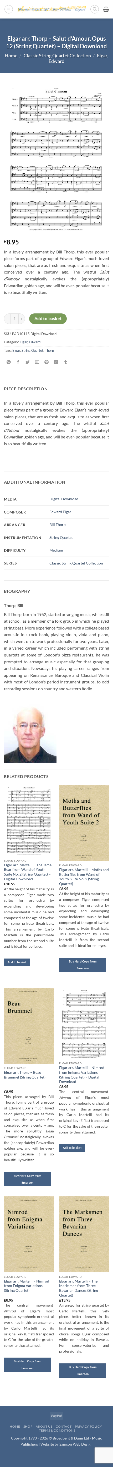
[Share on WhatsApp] (8, 362)
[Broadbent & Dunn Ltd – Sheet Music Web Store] (51, 9)
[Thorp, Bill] (30, 729)
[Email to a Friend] (37, 362)
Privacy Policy (88, 1426)
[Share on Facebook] (18, 362)
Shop (27, 1426)
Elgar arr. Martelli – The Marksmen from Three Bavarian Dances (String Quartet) (78, 1288)
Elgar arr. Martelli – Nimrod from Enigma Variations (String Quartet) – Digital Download (81, 1075)
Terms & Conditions (57, 1430)
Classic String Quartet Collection (57, 55)
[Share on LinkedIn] (56, 362)
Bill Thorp (57, 524)
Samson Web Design (76, 1444)
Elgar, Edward (30, 342)
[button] (8, 9)
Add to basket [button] (17, 962)
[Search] (94, 9)
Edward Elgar (60, 512)
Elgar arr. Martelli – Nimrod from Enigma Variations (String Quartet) (26, 1286)
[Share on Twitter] (27, 362)
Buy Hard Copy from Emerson (82, 965)
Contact (63, 1426)
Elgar (16, 350)
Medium (56, 550)
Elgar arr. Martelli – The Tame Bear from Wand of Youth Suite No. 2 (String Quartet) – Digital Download (28, 872)
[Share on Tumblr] (65, 362)
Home (11, 55)
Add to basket (48, 318)
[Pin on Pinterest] (46, 362)
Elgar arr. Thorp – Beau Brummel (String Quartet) (24, 1074)
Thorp (49, 350)
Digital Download (63, 499)
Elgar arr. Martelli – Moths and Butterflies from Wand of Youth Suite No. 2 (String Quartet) (84, 877)
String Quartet (32, 350)
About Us (44, 1426)
